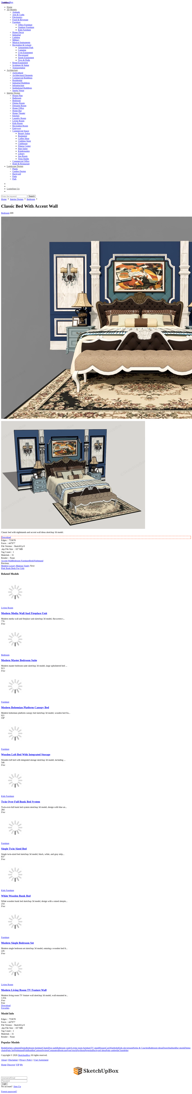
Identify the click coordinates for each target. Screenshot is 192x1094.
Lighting (16, 37)
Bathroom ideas (156, 1048)
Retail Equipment (20, 62)
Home (9, 7)
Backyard (16, 174)
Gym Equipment (25, 52)
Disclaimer (13, 1060)
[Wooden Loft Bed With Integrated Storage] (15, 746)
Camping (22, 50)
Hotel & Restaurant (21, 164)
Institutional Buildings (22, 88)
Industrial (16, 35)
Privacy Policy (25, 1060)
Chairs (45, 1048)
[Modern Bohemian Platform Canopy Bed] (15, 699)
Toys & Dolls (24, 60)
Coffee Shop (23, 138)
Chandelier (123, 1050)
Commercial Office (20, 161)
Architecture (12, 70)
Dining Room (18, 103)
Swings (45, 1050)
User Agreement (41, 1060)
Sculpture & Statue (20, 65)
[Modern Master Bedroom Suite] (15, 652)
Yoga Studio (23, 159)
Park (14, 179)
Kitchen (15, 116)
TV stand (95, 1048)
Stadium (171, 1048)
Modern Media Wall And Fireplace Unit (24, 613)
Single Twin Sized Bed (14, 848)
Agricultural (17, 73)
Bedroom (16, 100)
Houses (102, 1048)
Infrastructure (18, 85)
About (4, 1060)
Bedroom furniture (34, 1048)
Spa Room (22, 156)
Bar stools (179, 1048)
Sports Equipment (26, 57)
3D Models (12, 9)
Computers (53, 1050)
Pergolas (88, 1050)
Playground (23, 55)
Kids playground (125, 1048)
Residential (17, 80)
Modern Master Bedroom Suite (19, 660)
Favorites (5, 1008)
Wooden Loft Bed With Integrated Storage (25, 754)
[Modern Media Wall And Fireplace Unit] (15, 605)
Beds (31, 561)
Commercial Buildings (22, 78)
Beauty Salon (24, 133)
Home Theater (18, 113)
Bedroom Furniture (20, 561)
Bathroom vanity (64, 1048)
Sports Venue (18, 90)
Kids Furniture (24, 30)
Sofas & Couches (141, 1048)
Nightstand (38, 561)
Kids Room (17, 123)
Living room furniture (81, 1048)
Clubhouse (23, 143)
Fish (26, 1050)
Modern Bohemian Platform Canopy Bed (25, 707)
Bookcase (62, 1050)
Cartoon (38, 1050)
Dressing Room (19, 105)
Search (32, 196)
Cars (108, 1048)
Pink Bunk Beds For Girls (12, 568)
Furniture (16, 22)
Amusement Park (25, 47)
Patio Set (10, 1050)
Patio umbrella (112, 1050)
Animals (16, 12)
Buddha (31, 1050)
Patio (14, 176)
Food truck (72, 1050)
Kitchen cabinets (13, 1048)
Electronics (17, 17)
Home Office (18, 108)
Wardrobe (114, 1048)
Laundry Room (19, 118)
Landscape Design (15, 166)
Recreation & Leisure (21, 45)
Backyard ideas (99, 1050)
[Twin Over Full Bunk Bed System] (15, 793)
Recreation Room (20, 126)
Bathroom (16, 98)
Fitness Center (24, 146)
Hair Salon (23, 148)
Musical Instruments (21, 42)
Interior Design (13, 93)
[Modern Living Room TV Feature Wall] (15, 982)
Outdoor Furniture (26, 27)
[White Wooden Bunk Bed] (15, 888)
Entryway (16, 128)
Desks (23, 1048)
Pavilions (81, 1050)
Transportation (18, 68)
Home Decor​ (18, 32)
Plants (15, 169)
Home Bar (17, 110)
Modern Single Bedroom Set (17, 942)
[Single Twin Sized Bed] (15, 841)
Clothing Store (24, 141)
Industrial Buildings (21, 83)
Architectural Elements (22, 75)
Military (15, 40)
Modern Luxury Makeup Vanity (15, 566)
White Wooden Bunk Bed (16, 895)
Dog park (52, 1048)
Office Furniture (25, 25)
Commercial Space (20, 131)
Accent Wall (6, 561)
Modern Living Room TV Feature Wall (24, 990)
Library (21, 153)
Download (6, 537)
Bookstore (22, 136)
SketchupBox (7, 2)
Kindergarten (24, 151)
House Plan (17, 95)
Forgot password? (9, 1091)
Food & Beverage (20, 20)
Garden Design (19, 171)
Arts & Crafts (18, 14)
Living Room (18, 121)
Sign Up (17, 1086)
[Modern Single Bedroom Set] (15, 935)
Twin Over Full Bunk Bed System (20, 801)
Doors (165, 1048)
